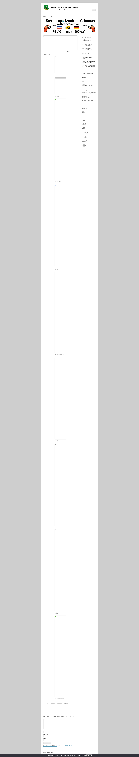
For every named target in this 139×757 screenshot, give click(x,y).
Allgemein (66, 703)
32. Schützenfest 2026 (85, 97)
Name (44, 730)
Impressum (51, 16)
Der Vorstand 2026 (87, 14)
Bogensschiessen (85, 107)
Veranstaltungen (63, 14)
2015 (84, 146)
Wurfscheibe (84, 115)
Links (56, 14)
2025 (84, 121)
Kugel (83, 111)
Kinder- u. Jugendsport (86, 109)
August (85, 133)
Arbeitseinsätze (50, 14)
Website (44, 738)
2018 (84, 142)
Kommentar (45, 718)
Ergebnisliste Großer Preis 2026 (87, 100)
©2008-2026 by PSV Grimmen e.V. (48, 752)
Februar (85, 138)
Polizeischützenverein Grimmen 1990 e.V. (64, 7)
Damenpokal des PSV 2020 (72, 710)
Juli (84, 134)
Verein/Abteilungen (71, 14)
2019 (84, 141)
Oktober (85, 131)
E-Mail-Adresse (46, 734)
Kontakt (44, 16)
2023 (84, 124)
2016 (84, 145)
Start (44, 14)
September (86, 132)
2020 (84, 128)
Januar (85, 140)
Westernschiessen (85, 113)
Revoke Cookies (88, 755)
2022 (84, 125)
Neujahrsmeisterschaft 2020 (49, 710)
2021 (84, 127)
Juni (84, 136)
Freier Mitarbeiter (59, 703)
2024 (84, 123)
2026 (84, 120)
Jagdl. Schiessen (85, 108)
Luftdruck (84, 112)
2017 (84, 144)
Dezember (85, 129)
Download (79, 14)
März (85, 137)
